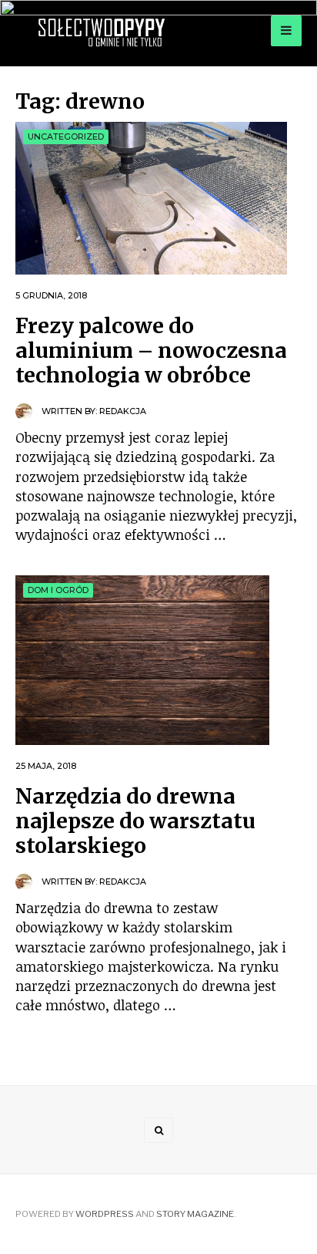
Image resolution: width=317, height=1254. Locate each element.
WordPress (104, 1213)
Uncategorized (66, 136)
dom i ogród (58, 590)
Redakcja (122, 411)
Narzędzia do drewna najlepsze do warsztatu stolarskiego (135, 821)
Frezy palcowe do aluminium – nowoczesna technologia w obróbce (151, 350)
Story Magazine (195, 1213)
